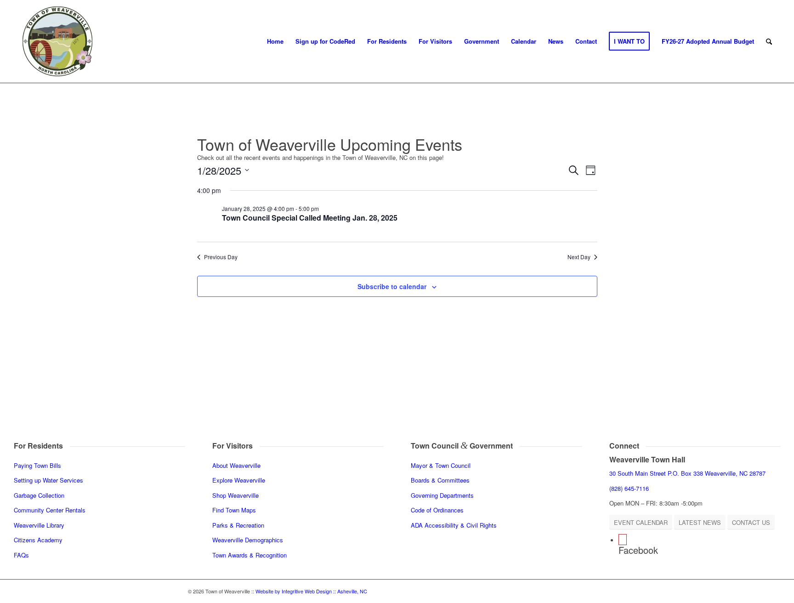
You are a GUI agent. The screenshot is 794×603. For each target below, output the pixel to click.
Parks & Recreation (238, 525)
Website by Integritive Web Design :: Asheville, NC (311, 591)
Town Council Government (462, 445)
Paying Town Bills (37, 465)
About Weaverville (236, 465)
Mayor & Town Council (441, 465)
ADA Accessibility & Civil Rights (454, 525)
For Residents (38, 445)
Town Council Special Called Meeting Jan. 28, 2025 (309, 217)
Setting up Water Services (48, 480)
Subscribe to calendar (391, 286)
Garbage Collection (39, 495)
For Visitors (232, 445)
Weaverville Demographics (247, 539)
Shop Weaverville (235, 495)
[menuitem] (275, 41)
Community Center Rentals (49, 510)
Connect (624, 445)
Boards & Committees (440, 480)
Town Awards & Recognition (250, 555)
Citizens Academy (38, 539)
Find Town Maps (234, 510)
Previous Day (221, 257)
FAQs (21, 555)
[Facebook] (622, 539)
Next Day (578, 257)
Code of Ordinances (437, 510)
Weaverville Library (39, 525)
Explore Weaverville (238, 480)
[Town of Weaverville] (57, 41)
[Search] (769, 41)
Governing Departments (442, 495)
